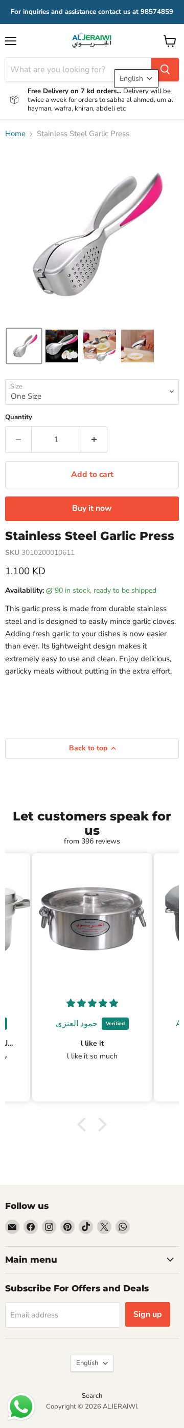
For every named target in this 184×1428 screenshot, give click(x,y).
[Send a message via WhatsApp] (21, 1407)
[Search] (165, 69)
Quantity (18, 417)
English (87, 1363)
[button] (24, 346)
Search (92, 1395)
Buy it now (92, 508)
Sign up (147, 1314)
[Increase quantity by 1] (94, 439)
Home (15, 133)
